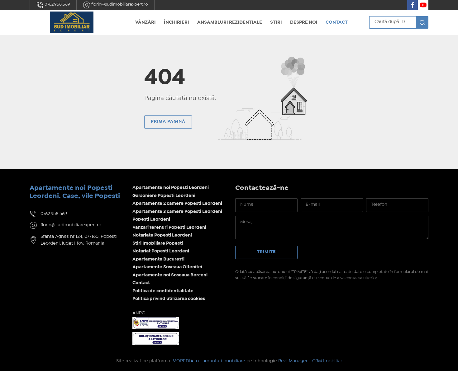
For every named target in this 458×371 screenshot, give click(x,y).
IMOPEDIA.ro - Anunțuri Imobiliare (208, 361)
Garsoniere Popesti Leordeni (163, 196)
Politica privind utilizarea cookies (168, 299)
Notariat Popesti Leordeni (160, 251)
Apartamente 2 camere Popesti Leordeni (177, 203)
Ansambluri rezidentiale (229, 22)
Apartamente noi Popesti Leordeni (170, 188)
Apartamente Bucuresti (158, 259)
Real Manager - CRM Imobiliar (310, 361)
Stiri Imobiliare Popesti (157, 243)
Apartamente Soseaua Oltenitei (167, 267)
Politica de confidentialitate (162, 291)
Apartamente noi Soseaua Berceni (170, 275)
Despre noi (303, 22)
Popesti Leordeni (151, 219)
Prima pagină (168, 121)
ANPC (138, 313)
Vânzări (145, 22)
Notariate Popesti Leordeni (162, 235)
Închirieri (176, 22)
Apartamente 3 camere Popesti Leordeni (177, 212)
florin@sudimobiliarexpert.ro (119, 4)
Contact (337, 22)
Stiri (276, 22)
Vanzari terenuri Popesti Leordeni (169, 227)
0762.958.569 (57, 4)
